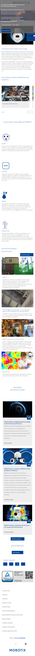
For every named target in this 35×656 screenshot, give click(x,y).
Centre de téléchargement (8, 611)
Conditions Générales (7, 623)
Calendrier (4, 594)
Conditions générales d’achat (9, 631)
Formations (5, 598)
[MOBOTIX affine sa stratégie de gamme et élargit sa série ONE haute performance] (17, 417)
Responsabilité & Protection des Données (12, 615)
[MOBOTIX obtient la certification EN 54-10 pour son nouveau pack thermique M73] (17, 520)
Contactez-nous (6, 590)
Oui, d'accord (5, 30)
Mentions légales (6, 619)
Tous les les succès (25, 254)
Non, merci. (16, 25)
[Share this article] (29, 418)
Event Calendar (16, 552)
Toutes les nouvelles (16, 539)
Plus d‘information (6, 25)
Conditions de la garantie (8, 627)
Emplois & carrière (6, 602)
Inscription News (6, 606)
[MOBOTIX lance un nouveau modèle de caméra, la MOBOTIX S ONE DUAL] (17, 464)
